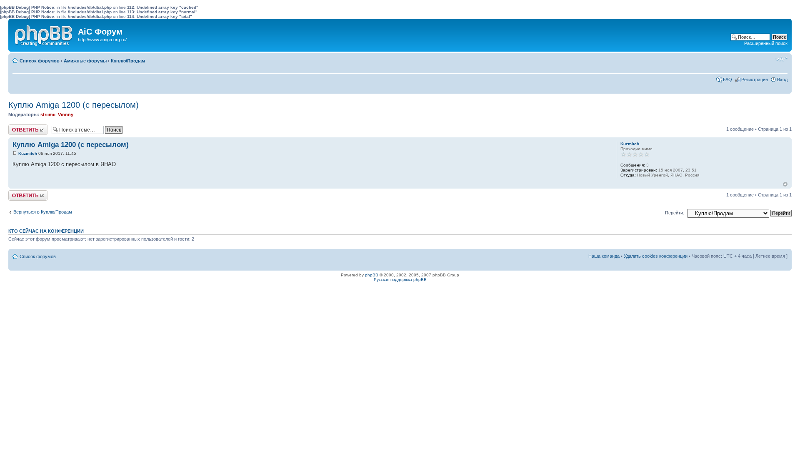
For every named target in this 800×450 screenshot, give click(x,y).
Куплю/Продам (128, 60)
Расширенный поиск (766, 43)
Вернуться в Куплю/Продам (42, 211)
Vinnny (65, 114)
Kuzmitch (27, 153)
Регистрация (754, 79)
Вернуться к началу (785, 184)
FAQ (727, 79)
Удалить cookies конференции (656, 256)
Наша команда (604, 256)
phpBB (371, 275)
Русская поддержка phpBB (400, 279)
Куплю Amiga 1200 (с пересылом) (73, 104)
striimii (47, 114)
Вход (782, 79)
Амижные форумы (85, 60)
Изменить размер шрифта (781, 59)
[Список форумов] (44, 34)
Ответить (18, 126)
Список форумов (40, 60)
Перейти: (674, 212)
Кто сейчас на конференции (46, 231)
